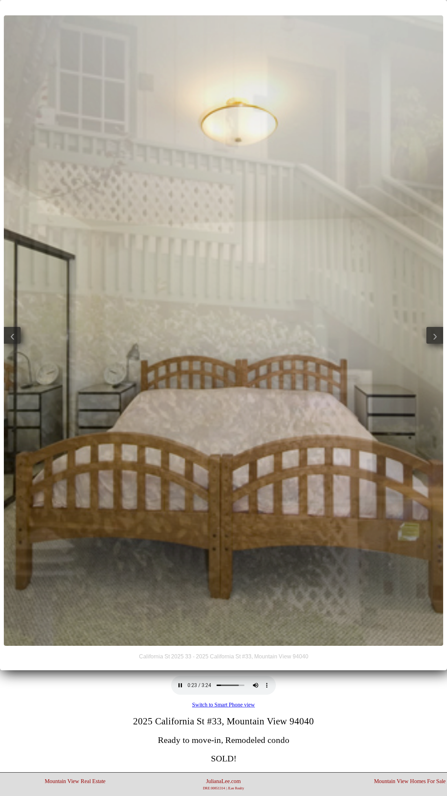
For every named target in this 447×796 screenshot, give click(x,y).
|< (209, 7)
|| (223, 7)
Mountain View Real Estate (75, 781)
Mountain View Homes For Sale (410, 781)
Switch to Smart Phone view (223, 705)
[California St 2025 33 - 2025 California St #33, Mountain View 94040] (223, 644)
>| (237, 7)
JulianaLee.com (223, 784)
